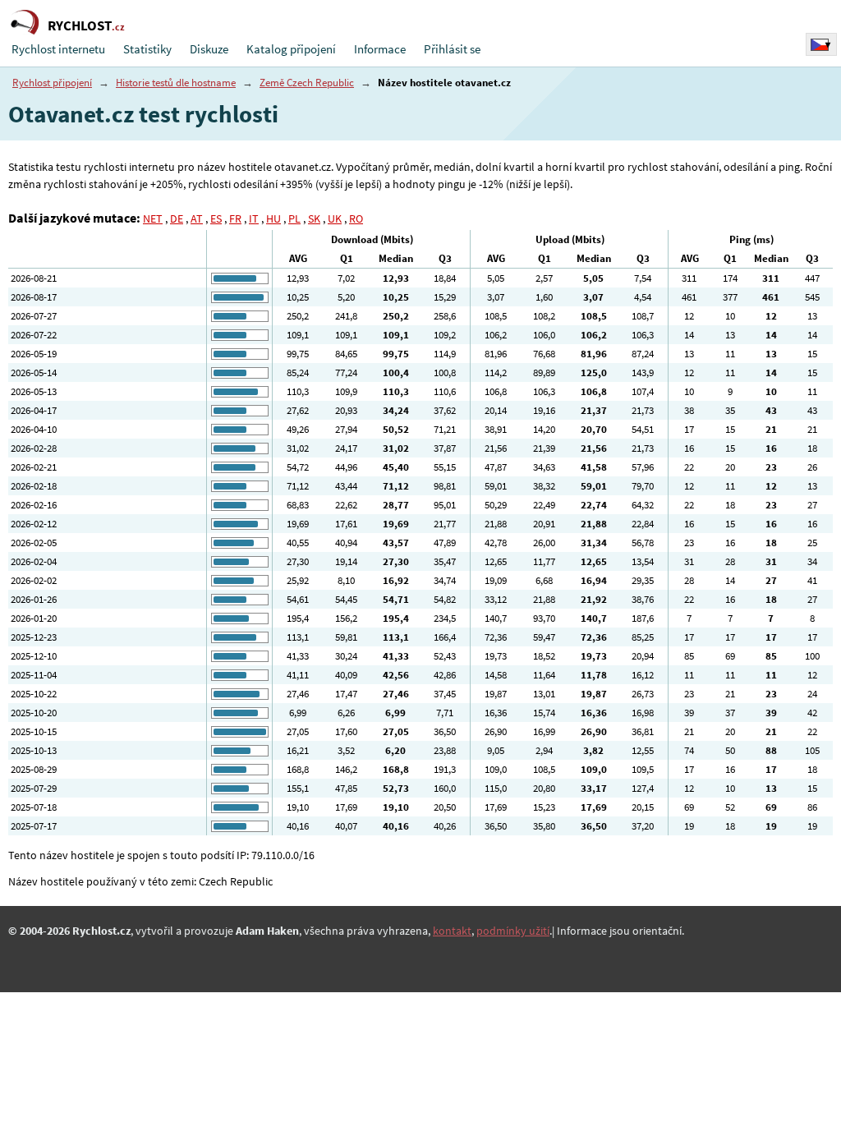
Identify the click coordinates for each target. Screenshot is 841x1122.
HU (273, 218)
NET (153, 218)
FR (235, 218)
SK (314, 218)
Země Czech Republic (307, 83)
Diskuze (209, 49)
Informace (380, 49)
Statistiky (147, 49)
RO (356, 218)
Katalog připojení (291, 49)
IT (254, 218)
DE (176, 218)
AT (197, 218)
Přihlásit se (452, 49)
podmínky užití (512, 930)
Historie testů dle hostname (176, 83)
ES (216, 218)
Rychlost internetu (58, 49)
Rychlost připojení (52, 83)
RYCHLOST (86, 25)
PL (294, 218)
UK (335, 218)
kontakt (452, 930)
